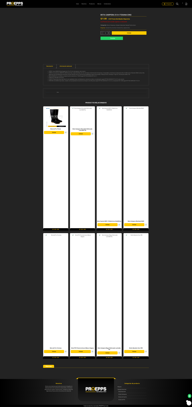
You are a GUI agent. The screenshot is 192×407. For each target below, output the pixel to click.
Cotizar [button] (54, 132)
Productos (92, 4)
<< (146, 15)
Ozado (106, 405)
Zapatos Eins (126, 27)
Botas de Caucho (122, 397)
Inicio (77, 4)
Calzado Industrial (120, 25)
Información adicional (66, 66)
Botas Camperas (111, 25)
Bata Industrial (122, 391)
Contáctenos (107, 4)
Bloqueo (120, 386)
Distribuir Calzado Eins (117, 27)
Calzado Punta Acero (130, 25)
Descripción (49, 66)
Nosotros (84, 4)
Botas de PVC (121, 399)
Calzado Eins (109, 27)
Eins (58, 92)
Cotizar (129, 33)
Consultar (112, 38)
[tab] (50, 66)
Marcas (99, 4)
